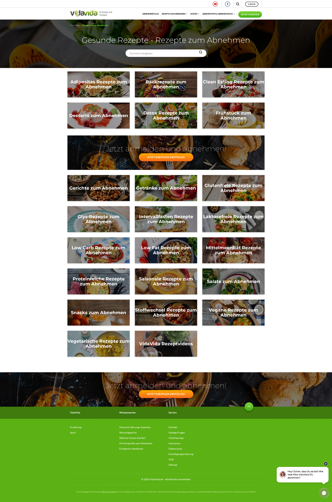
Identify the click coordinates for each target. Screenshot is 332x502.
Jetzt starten (250, 14)
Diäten (194, 14)
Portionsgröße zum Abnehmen (135, 443)
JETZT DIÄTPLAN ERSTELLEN (166, 157)
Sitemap (173, 464)
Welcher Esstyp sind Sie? (132, 437)
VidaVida (75, 25)
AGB (171, 459)
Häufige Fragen (177, 432)
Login (251, 4)
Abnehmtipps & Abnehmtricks (217, 14)
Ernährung (75, 427)
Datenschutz (175, 448)
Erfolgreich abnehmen (131, 448)
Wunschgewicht (128, 432)
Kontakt (173, 427)
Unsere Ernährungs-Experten (134, 427)
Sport (73, 432)
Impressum (175, 443)
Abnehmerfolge (150, 14)
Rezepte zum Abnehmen (174, 14)
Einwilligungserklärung (181, 454)
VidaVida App (176, 437)
